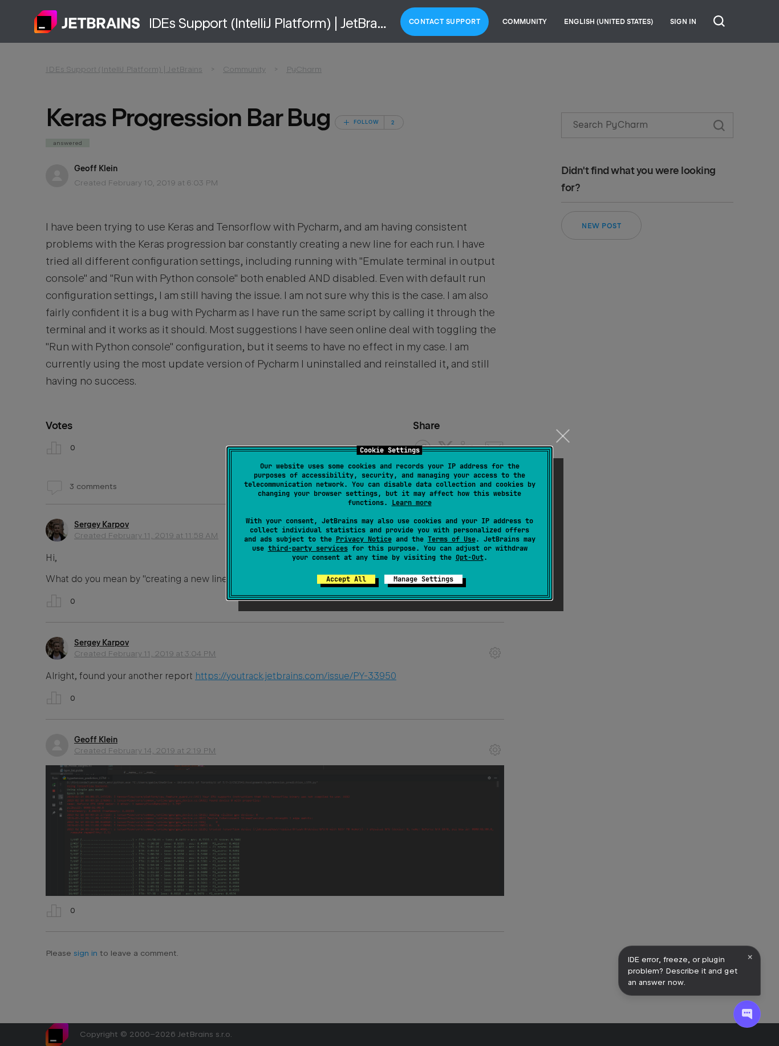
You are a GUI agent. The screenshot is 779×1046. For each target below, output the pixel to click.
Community (524, 22)
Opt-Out (470, 557)
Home (87, 21)
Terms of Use (452, 539)
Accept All (346, 579)
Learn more (412, 502)
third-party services (308, 548)
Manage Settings (423, 579)
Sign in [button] (683, 22)
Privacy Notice (364, 539)
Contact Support (445, 22)
